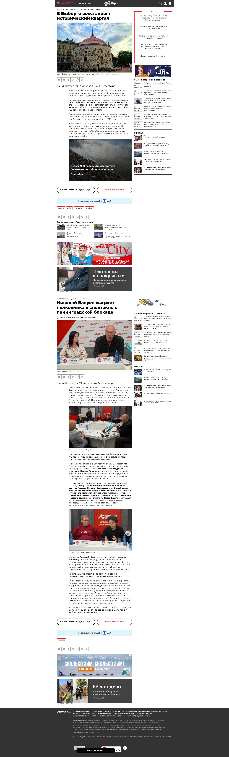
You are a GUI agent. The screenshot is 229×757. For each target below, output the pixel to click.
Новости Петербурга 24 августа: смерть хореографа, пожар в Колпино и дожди (153, 18)
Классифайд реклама (81, 716)
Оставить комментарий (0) (114, 190)
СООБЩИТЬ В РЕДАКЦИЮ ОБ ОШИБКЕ (137, 716)
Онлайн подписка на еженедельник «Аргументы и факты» (145, 711)
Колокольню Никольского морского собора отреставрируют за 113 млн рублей (117, 235)
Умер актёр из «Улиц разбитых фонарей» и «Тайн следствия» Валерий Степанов (153, 47)
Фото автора (114, 74)
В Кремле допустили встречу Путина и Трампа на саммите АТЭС (157, 160)
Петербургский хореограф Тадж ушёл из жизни (153, 27)
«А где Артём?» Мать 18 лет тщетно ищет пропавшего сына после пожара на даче (157, 124)
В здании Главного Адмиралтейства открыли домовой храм (76, 235)
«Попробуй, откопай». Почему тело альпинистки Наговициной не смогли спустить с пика (157, 100)
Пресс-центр (97, 711)
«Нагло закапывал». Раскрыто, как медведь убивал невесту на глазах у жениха (157, 318)
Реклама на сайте (105, 713)
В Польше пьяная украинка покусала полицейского (158, 370)
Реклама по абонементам (124, 713)
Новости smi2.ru (65, 292)
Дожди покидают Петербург (153, 56)
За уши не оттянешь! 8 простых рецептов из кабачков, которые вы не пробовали (158, 358)
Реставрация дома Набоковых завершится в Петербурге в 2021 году (79, 227)
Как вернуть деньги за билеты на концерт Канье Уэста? (153, 37)
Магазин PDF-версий (112, 711)
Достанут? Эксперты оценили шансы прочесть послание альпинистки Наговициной (158, 93)
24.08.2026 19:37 (62, 299)
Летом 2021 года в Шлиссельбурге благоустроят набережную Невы (93, 168)
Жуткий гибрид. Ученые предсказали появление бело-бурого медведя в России (158, 334)
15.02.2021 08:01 (62, 10)
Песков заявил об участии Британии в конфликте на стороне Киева (157, 136)
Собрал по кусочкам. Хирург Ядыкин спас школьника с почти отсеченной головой (158, 85)
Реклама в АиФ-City (144, 713)
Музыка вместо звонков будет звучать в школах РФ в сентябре (156, 152)
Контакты (76, 713)
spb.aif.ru (76, 371)
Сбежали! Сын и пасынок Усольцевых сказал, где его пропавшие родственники (158, 108)
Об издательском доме (81, 711)
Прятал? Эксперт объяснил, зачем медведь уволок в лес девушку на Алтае (157, 350)
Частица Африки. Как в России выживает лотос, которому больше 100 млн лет (157, 116)
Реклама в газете (89, 713)
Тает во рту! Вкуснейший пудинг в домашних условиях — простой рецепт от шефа (157, 326)
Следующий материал (95, 750)
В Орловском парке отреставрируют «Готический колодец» (116, 227)
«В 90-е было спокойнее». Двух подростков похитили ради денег (156, 341)
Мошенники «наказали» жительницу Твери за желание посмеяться (157, 168)
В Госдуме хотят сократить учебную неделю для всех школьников (157, 144)
